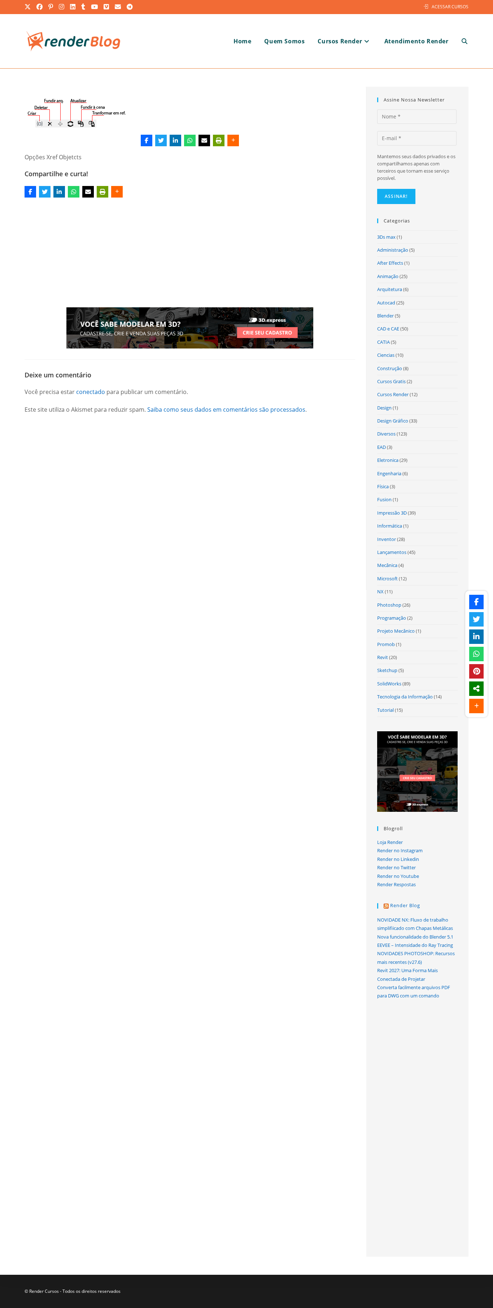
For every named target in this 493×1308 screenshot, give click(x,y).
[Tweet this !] (161, 140)
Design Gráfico (392, 420)
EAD (381, 447)
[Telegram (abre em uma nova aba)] (130, 6)
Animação (387, 276)
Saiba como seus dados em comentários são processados (226, 409)
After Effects (390, 263)
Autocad (386, 302)
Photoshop (389, 605)
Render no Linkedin (398, 859)
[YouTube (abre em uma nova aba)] (94, 6)
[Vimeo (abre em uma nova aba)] (106, 6)
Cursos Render (393, 394)
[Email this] (204, 140)
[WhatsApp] (190, 140)
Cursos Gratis (391, 381)
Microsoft (387, 578)
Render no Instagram (400, 850)
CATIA (383, 342)
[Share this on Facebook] (146, 140)
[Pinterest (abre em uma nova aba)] (51, 6)
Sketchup (387, 670)
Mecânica (387, 565)
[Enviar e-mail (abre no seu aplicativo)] (118, 6)
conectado (90, 392)
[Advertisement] (190, 253)
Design (384, 407)
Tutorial (385, 710)
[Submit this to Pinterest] (476, 671)
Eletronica (387, 460)
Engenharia (389, 473)
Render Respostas (396, 884)
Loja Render (390, 842)
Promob (386, 644)
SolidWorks (389, 683)
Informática (389, 526)
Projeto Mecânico (396, 631)
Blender (385, 315)
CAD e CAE (388, 328)
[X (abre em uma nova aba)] (29, 6)
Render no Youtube (398, 876)
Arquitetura (389, 289)
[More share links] (233, 140)
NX (380, 591)
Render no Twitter (396, 867)
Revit (382, 657)
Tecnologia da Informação (405, 696)
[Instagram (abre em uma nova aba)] (61, 6)
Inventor (386, 539)
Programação (391, 618)
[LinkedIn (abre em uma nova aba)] (73, 6)
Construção (389, 368)
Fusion (384, 499)
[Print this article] (218, 140)
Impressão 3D (392, 513)
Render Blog (405, 905)
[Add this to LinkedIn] (175, 140)
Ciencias (385, 355)
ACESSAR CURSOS (450, 7)
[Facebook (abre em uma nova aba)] (40, 6)
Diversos (386, 433)
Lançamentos (391, 552)
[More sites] (476, 688)
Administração (392, 250)
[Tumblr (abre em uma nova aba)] (83, 6)
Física (383, 486)
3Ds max (386, 237)
